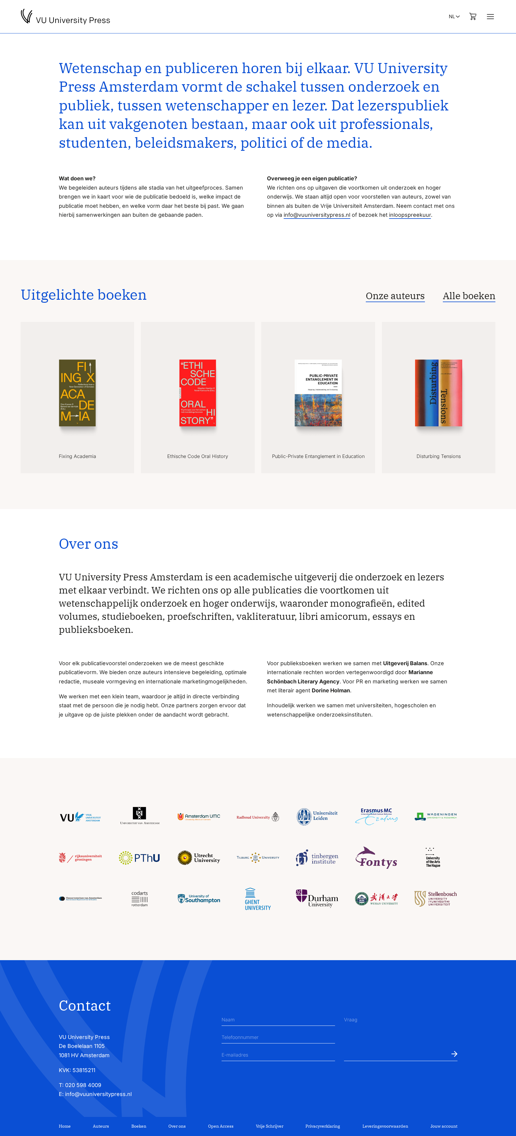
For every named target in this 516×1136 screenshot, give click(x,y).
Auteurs (101, 1126)
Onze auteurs (395, 295)
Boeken (138, 1126)
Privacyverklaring (322, 1126)
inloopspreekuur (410, 215)
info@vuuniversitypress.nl (317, 215)
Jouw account (444, 1126)
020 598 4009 (83, 1085)
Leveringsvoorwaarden (385, 1126)
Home (65, 1126)
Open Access (221, 1126)
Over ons (177, 1126)
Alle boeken (469, 295)
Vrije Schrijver (269, 1126)
